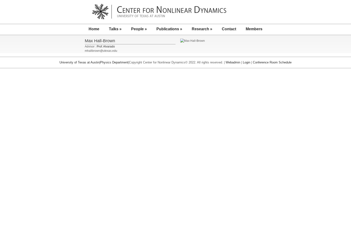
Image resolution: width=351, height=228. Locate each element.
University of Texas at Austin (79, 62)
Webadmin (233, 62)
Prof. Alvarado (106, 46)
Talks (115, 29)
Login (246, 62)
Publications (169, 29)
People (139, 29)
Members (254, 29)
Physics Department (114, 62)
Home (94, 29)
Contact (229, 29)
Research (202, 29)
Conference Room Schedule (272, 62)
